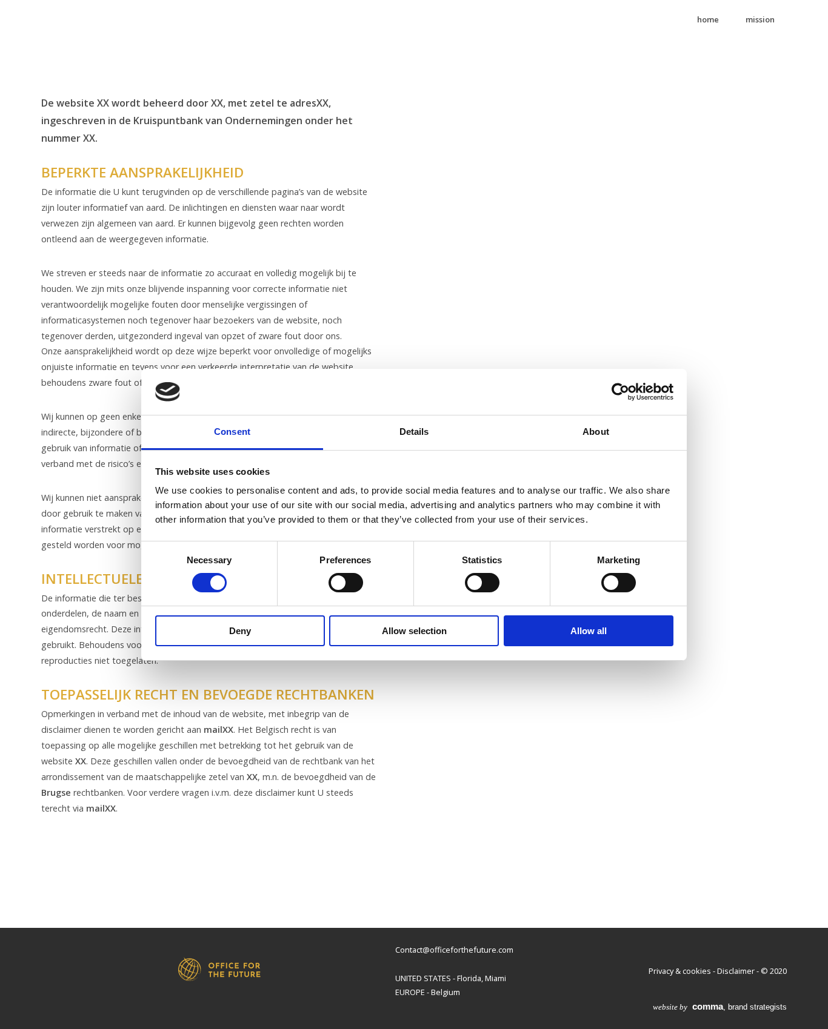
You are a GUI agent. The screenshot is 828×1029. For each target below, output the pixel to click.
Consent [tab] (232, 431)
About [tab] (596, 431)
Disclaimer (736, 970)
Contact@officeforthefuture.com (454, 949)
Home (708, 19)
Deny (240, 631)
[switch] (346, 582)
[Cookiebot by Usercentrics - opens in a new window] (620, 392)
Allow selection (414, 631)
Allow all (588, 631)
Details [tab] (414, 431)
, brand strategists (720, 1006)
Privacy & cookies (680, 970)
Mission (760, 19)
